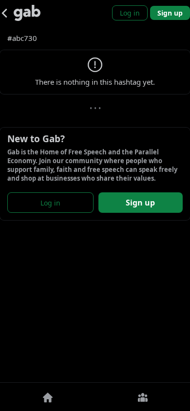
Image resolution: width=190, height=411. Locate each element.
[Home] (47, 397)
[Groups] (142, 397)
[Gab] (27, 13)
